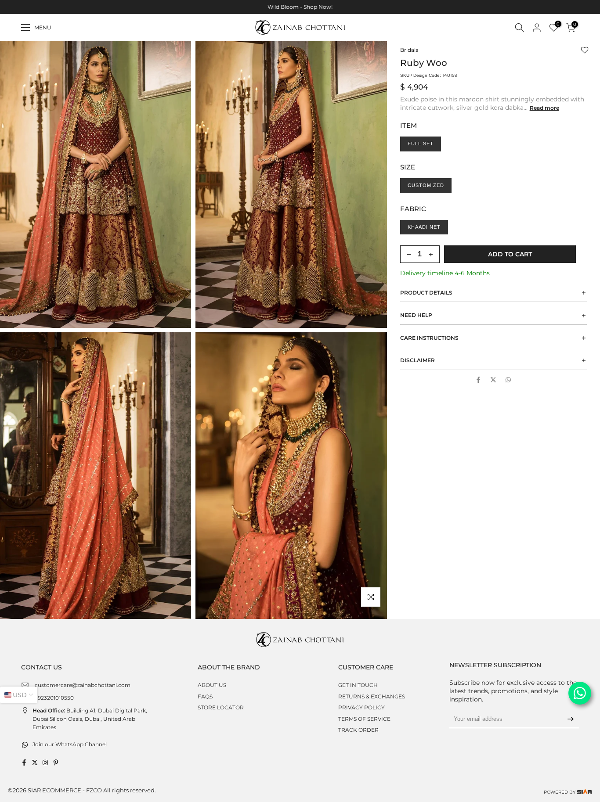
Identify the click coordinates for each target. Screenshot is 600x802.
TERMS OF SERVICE (364, 719)
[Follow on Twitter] (35, 762)
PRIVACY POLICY (361, 707)
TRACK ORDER (358, 729)
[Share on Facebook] (478, 379)
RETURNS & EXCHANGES (371, 696)
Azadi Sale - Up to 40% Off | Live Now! (310, 7)
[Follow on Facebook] (24, 762)
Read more (544, 107)
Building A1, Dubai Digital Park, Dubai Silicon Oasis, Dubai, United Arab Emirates (90, 718)
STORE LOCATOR (221, 707)
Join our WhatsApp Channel (70, 744)
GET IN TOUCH (358, 685)
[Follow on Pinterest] (56, 762)
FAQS (205, 696)
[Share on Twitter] (493, 379)
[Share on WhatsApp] (508, 379)
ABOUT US (212, 685)
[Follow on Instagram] (45, 762)
